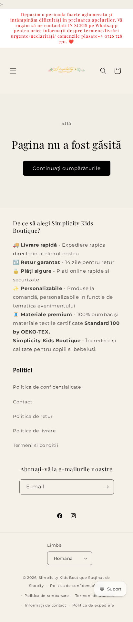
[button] (13, 71)
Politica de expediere (93, 605)
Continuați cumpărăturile (67, 168)
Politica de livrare (34, 431)
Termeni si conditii (35, 445)
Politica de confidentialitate (47, 387)
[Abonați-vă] (106, 487)
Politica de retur (33, 416)
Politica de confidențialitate (77, 585)
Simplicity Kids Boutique (63, 577)
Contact (22, 402)
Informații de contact (45, 605)
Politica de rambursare (47, 595)
